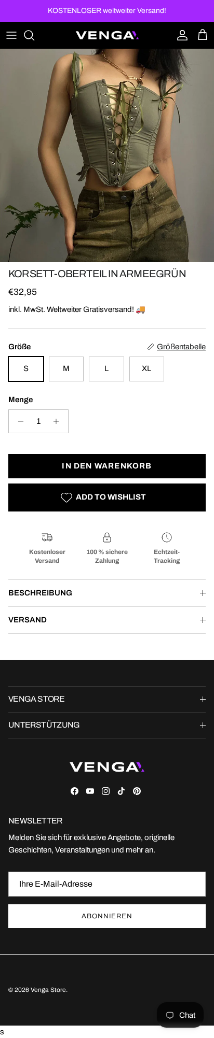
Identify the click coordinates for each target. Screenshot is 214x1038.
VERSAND (27, 620)
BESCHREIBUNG (40, 593)
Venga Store (48, 989)
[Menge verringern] (18, 421)
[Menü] (11, 35)
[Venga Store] (107, 35)
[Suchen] (34, 35)
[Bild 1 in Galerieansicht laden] (107, 155)
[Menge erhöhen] (59, 421)
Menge (20, 399)
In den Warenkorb (107, 466)
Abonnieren (107, 916)
